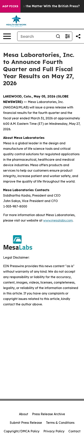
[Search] (58, 36)
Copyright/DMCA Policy (21, 431)
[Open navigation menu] (7, 36)
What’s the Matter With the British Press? (46, 6)
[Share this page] (78, 36)
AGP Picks (10, 6)
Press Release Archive (48, 414)
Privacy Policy (53, 431)
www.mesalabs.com (58, 220)
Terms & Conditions (60, 423)
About (23, 414)
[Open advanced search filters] (67, 36)
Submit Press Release (26, 423)
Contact (74, 431)
